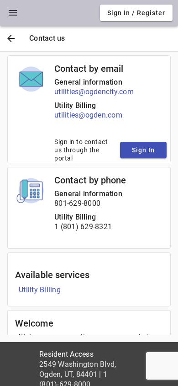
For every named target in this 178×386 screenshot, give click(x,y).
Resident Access (66, 354)
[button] (13, 13)
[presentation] (13, 13)
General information (88, 82)
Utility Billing (75, 105)
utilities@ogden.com (88, 115)
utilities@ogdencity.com (94, 91)
